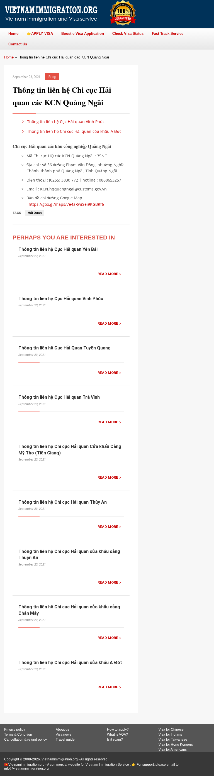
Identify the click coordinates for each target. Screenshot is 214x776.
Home (9, 57)
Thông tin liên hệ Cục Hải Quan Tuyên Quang (64, 348)
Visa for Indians (170, 734)
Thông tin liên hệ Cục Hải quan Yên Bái (58, 249)
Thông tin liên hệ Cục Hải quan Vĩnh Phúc (65, 121)
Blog (52, 77)
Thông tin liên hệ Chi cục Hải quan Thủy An (62, 502)
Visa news (63, 734)
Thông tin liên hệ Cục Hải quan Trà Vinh (59, 397)
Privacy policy (14, 729)
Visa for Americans (173, 749)
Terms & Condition (18, 734)
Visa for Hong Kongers (176, 744)
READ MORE (108, 274)
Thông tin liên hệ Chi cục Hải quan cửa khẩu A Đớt (73, 131)
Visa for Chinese (171, 729)
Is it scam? (115, 739)
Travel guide (65, 739)
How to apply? (118, 729)
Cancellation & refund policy (25, 739)
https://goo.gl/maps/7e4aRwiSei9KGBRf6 (66, 204)
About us (62, 729)
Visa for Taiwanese (173, 739)
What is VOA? (117, 734)
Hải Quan (35, 213)
